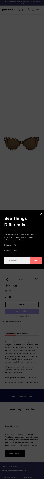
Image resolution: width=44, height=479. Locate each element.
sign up (36, 260)
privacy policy (12, 250)
